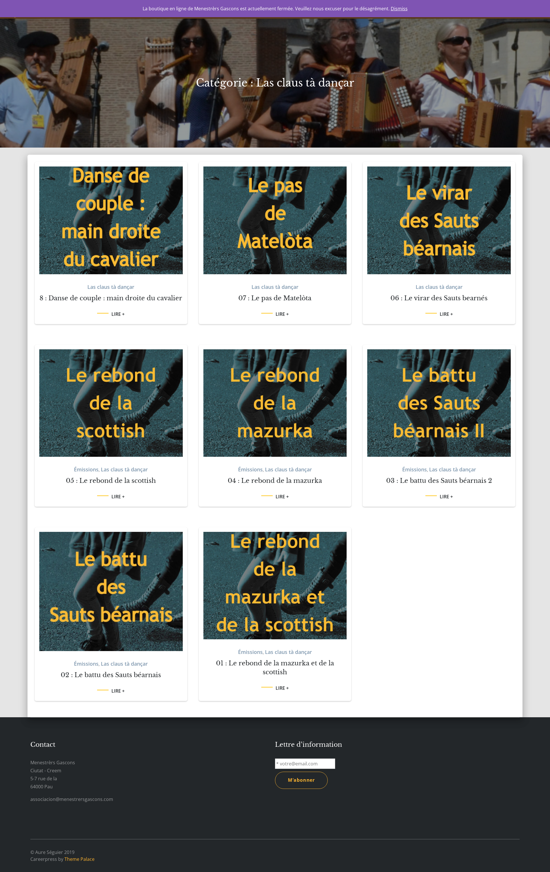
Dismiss (399, 8)
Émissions (86, 469)
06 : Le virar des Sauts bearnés (439, 298)
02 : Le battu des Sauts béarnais (111, 675)
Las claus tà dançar (110, 286)
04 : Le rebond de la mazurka (275, 481)
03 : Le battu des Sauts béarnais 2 (439, 481)
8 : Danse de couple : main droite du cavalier (111, 298)
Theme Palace (79, 859)
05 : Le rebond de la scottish (111, 481)
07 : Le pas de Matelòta (274, 298)
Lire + (118, 314)
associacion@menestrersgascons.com (71, 799)
